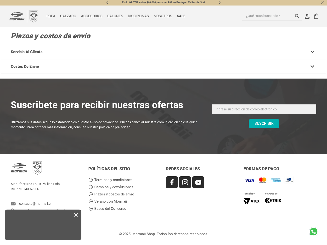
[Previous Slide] (107, 2)
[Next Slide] (219, 2)
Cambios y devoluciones (114, 187)
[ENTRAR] (307, 16)
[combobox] (272, 16)
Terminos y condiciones (113, 180)
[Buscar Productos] (298, 16)
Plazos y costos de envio (114, 194)
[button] (163, 52)
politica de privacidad (114, 127)
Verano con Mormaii (110, 201)
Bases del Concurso (110, 209)
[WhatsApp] (315, 233)
